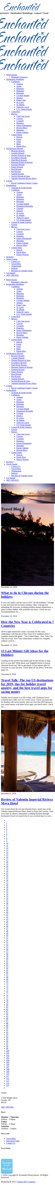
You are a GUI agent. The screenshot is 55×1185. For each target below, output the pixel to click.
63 (7, 965)
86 (7, 1018)
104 (7, 1060)
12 (7, 848)
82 (7, 1009)
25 (7, 878)
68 (7, 977)
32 (7, 894)
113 (7, 1081)
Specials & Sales (13, 1141)
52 (7, 940)
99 (7, 1048)
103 (7, 1058)
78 (7, 1000)
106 (7, 1065)
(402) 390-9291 (7, 1107)
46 (7, 926)
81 (7, 1007)
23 (7, 873)
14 (7, 852)
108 (7, 1069)
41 (7, 915)
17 (7, 859)
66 (7, 972)
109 (7, 1071)
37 (7, 906)
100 (7, 1051)
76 (7, 995)
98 (7, 1046)
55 (7, 947)
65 (7, 970)
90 (7, 1028)
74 (7, 991)
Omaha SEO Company (26, 1182)
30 (7, 889)
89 (7, 1025)
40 (7, 912)
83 (7, 1012)
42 (7, 917)
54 (7, 945)
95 (7, 1039)
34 (7, 899)
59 (7, 956)
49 (7, 933)
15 (7, 855)
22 (7, 871)
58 (7, 954)
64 (7, 968)
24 (7, 876)
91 (7, 1030)
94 (7, 1037)
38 (7, 908)
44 (7, 922)
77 (7, 998)
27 (7, 882)
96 (7, 1042)
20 (7, 866)
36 (7, 903)
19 (7, 864)
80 (7, 1005)
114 (7, 1083)
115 (7, 1085)
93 (7, 1035)
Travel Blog (11, 1138)
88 (7, 1023)
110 (7, 1074)
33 (7, 896)
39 (7, 910)
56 (7, 949)
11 (7, 846)
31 (7, 892)
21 (7, 869)
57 (7, 952)
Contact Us (10, 1143)
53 (7, 942)
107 (7, 1067)
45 (7, 924)
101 (7, 1053)
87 (7, 1021)
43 (7, 919)
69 (7, 979)
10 (7, 843)
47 (7, 929)
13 (7, 850)
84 (7, 1014)
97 (7, 1044)
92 (7, 1032)
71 (7, 984)
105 (7, 1062)
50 (7, 935)
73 (7, 988)
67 (7, 975)
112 (7, 1078)
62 (7, 963)
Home (3, 515)
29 (7, 887)
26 (7, 880)
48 (7, 931)
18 (7, 862)
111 (7, 1076)
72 (7, 986)
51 (7, 938)
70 (7, 982)
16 (7, 857)
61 (7, 961)
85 (7, 1016)
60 (7, 959)
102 (7, 1055)
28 (7, 885)
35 (7, 901)
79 (7, 1002)
